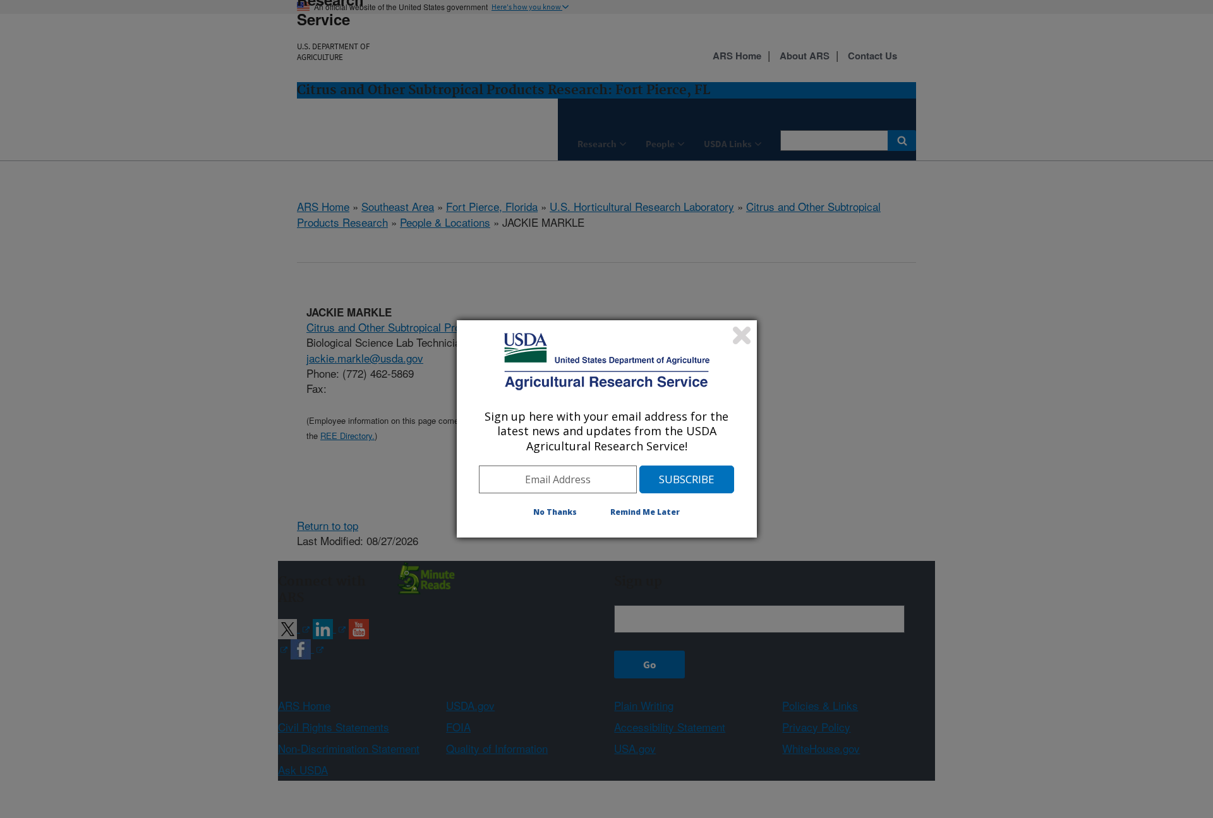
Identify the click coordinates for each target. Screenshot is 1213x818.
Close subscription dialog (742, 335)
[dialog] (607, 429)
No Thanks (555, 512)
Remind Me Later (645, 512)
